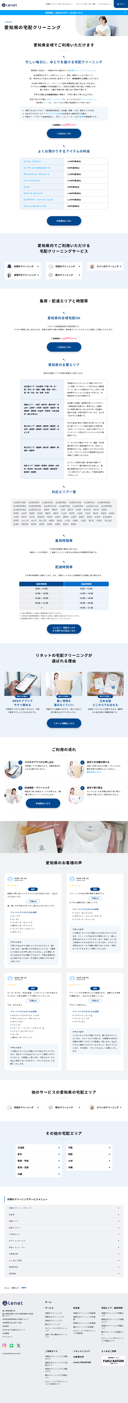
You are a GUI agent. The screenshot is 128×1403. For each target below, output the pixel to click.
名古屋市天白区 (35, 509)
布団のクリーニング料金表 (84, 1323)
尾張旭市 (40, 516)
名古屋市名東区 (19, 509)
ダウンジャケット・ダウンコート (36, 174)
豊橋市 (46, 509)
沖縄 (70, 1167)
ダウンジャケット (55, 99)
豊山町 (59, 520)
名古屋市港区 (64, 506)
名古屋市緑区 (106, 506)
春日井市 (87, 509)
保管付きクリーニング (25, 274)
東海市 (111, 513)
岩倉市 (57, 516)
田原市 (81, 516)
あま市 (34, 520)
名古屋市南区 (77, 506)
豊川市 (96, 509)
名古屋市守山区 (92, 506)
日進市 (73, 516)
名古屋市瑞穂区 (19, 506)
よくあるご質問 (15, 1260)
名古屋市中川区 (50, 506)
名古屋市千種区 (19, 502)
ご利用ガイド (14, 1234)
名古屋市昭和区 (104, 502)
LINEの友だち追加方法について (13, 1330)
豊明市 (65, 516)
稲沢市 (95, 513)
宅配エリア (13, 1221)
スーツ (46, 102)
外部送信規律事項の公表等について (15, 1319)
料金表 (81, 116)
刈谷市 (24, 513)
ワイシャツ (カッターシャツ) (34, 206)
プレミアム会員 (54, 113)
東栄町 (65, 524)
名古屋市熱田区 (35, 506)
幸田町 (49, 524)
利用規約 (12, 1273)
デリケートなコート (88, 99)
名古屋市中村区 (75, 502)
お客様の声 (13, 1254)
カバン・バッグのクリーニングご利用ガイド (56, 1382)
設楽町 (57, 524)
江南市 (80, 513)
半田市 (78, 509)
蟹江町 (91, 520)
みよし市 (25, 520)
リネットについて (81, 1351)
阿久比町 (108, 520)
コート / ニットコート (31, 180)
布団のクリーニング (65, 266)
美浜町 (34, 524)
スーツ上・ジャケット (32, 161)
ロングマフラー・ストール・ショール (38, 199)
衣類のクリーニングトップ (20, 1208)
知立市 (32, 516)
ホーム (6, 1287)
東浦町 (16, 524)
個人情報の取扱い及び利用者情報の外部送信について (17, 1315)
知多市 (24, 516)
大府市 (16, 516)
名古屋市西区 (61, 502)
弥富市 (16, 520)
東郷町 (51, 520)
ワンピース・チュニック (32, 193)
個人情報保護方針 (8, 1311)
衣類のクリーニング (24, 266)
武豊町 (42, 524)
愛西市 (89, 516)
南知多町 (25, 524)
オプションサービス (17, 1240)
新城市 (103, 513)
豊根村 (73, 524)
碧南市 (16, 513)
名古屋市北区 (47, 502)
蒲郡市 (56, 513)
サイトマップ (7, 1337)
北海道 (21, 1147)
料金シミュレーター (17, 1247)
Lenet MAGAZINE (82, 1362)
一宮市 (62, 509)
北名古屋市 (107, 516)
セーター (26, 187)
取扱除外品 (13, 1267)
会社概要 (5, 1333)
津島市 (104, 509)
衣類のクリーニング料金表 (84, 1313)
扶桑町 (75, 520)
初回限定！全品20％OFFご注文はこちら (64, 12)
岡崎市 (54, 509)
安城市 (40, 513)
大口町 (67, 520)
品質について (14, 1227)
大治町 (83, 520)
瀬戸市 (70, 509)
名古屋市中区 (89, 502)
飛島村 (99, 520)
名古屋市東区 (34, 502)
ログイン (122, 4)
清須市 (97, 516)
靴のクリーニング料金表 (83, 1327)
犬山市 (64, 513)
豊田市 (32, 513)
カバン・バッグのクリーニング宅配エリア (112, 1339)
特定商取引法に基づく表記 (12, 1323)
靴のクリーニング (64, 274)
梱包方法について (94, 772)
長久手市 (42, 520)
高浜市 (49, 516)
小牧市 (87, 513)
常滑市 (72, 513)
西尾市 (48, 513)
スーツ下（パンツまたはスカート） (37, 168)
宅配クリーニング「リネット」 (82, 70)
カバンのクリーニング (108, 266)
